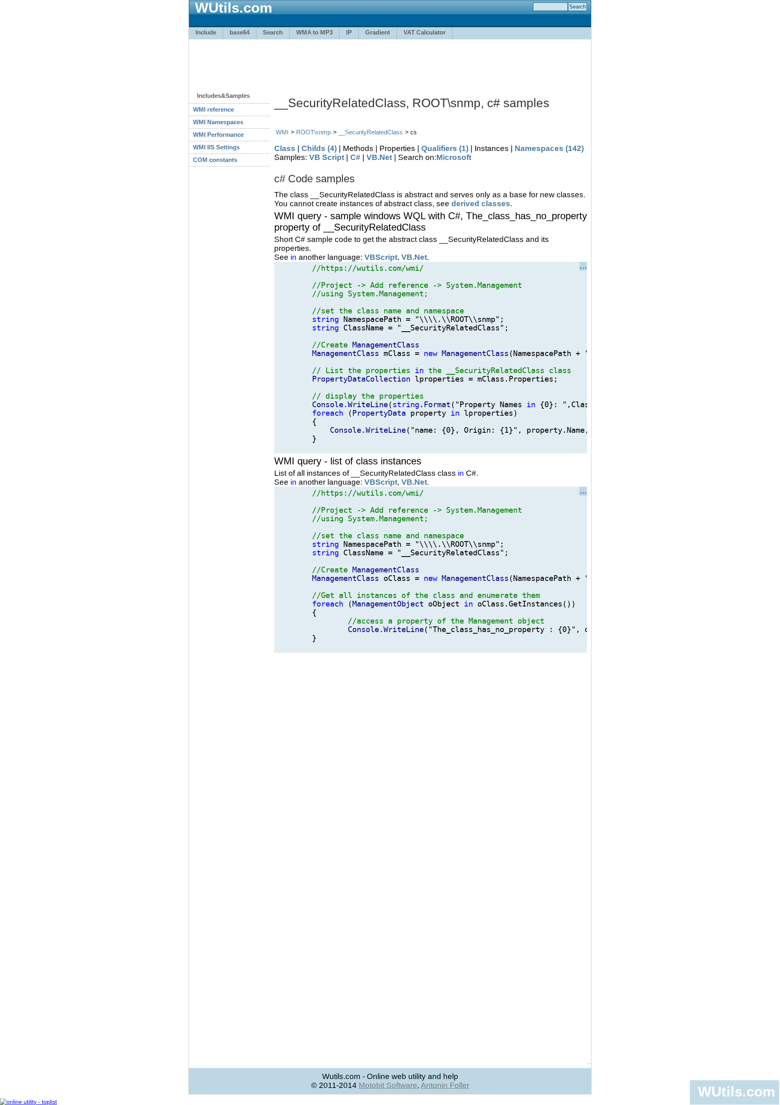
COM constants (215, 159)
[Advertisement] (390, 61)
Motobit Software (388, 1085)
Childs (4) (319, 148)
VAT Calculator (424, 32)
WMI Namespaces (218, 122)
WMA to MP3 (314, 32)
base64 (239, 32)
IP (349, 32)
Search (273, 32)
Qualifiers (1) (444, 148)
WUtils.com (736, 1091)
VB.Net (379, 157)
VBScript (380, 257)
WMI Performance (218, 134)
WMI (282, 132)
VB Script (326, 157)
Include (205, 32)
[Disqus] (430, 754)
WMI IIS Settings (216, 147)
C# (355, 157)
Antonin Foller (445, 1085)
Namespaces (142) (549, 148)
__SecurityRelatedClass (370, 132)
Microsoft (453, 157)
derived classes (480, 203)
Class (284, 148)
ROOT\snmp (313, 132)
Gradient (377, 32)
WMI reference (213, 109)
